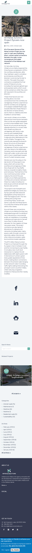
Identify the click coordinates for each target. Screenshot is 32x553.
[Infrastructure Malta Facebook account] (4, 529)
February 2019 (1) (9, 427)
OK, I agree (5, 550)
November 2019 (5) (9, 445)
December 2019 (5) (9, 447)
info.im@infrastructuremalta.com (12, 526)
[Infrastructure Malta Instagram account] (8, 529)
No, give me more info (17, 546)
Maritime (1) (7, 411)
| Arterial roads (18, 46)
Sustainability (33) (9, 416)
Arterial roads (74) (9, 404)
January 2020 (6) (9, 450)
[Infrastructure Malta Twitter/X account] (13, 529)
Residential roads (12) (10, 414)
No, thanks (15, 550)
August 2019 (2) (8, 437)
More (3, 485)
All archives (5, 453)
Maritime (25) (7, 409)
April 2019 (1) (7, 429)
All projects (15, 393)
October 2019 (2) (8, 442)
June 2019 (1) (7, 432)
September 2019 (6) (9, 439)
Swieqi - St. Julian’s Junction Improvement (16, 376)
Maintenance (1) (8, 406)
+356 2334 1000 (8, 524)
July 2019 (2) (7, 434)
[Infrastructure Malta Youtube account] (17, 529)
